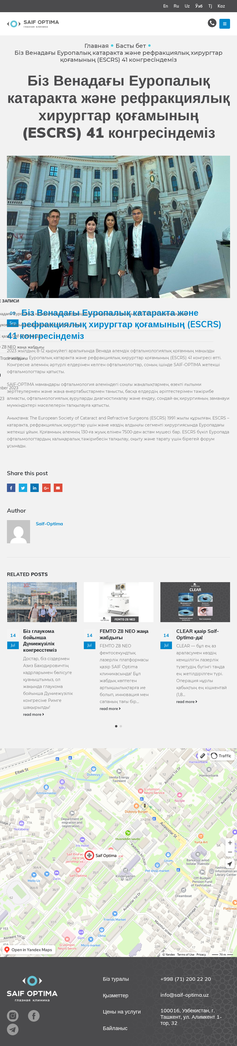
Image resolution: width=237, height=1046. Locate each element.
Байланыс (115, 1028)
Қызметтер (115, 995)
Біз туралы (116, 979)
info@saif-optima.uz (184, 995)
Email (58, 488)
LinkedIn (34, 488)
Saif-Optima (49, 523)
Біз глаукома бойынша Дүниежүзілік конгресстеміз (40, 640)
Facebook (11, 488)
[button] (116, 726)
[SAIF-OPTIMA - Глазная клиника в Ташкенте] (33, 24)
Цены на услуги (122, 1012)
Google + (46, 488)
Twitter (23, 488)
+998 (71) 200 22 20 (185, 979)
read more (32, 714)
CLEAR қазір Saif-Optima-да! (197, 634)
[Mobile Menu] (224, 24)
